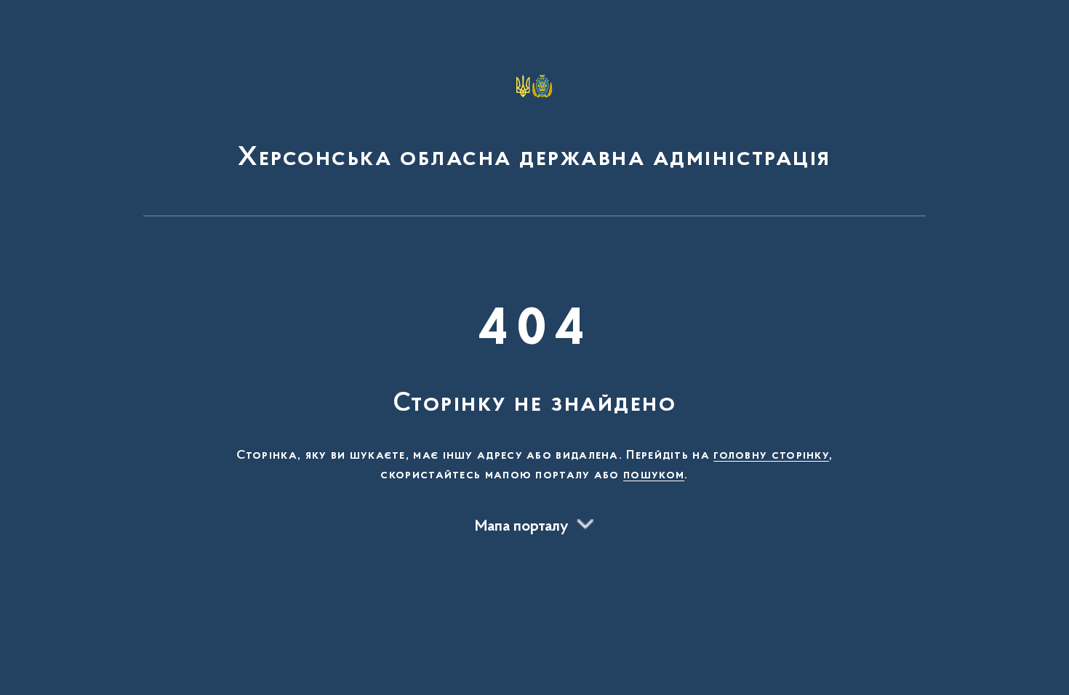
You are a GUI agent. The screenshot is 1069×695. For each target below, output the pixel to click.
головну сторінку (771, 455)
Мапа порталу (522, 527)
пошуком (653, 475)
